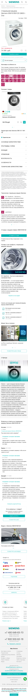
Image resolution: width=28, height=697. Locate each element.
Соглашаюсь (14, 694)
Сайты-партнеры (21, 659)
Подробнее (14, 576)
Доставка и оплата (6, 651)
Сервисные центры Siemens (8, 654)
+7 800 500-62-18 (14, 639)
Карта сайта (14, 681)
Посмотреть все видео (14, 551)
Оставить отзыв (14, 235)
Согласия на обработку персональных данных (18, 692)
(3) (25, 113)
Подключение (4, 653)
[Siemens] (14, 2)
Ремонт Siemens (5, 659)
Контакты (19, 661)
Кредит (3, 656)
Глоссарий (19, 656)
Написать (14, 592)
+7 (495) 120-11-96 (14, 587)
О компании (19, 651)
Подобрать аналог (14, 54)
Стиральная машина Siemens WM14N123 (11, 431)
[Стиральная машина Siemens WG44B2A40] (14, 101)
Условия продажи (14, 679)
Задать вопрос (14, 516)
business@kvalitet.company (14, 670)
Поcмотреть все (14, 519)
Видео (2, 661)
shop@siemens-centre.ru (14, 667)
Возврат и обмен (5, 658)
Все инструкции (9, 60)
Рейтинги (19, 654)
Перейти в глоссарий (14, 295)
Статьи (18, 653)
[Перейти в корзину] (26, 2)
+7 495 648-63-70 (14, 632)
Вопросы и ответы (21, 658)
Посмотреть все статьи (14, 351)
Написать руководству (14, 674)
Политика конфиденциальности (14, 677)
